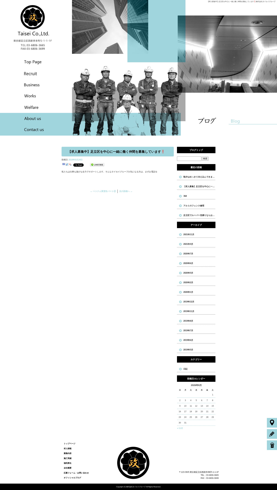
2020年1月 (188, 292)
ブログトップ (196, 150)
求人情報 (25, 73)
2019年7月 (188, 330)
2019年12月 (188, 301)
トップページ (25, 62)
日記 (185, 369)
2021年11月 (188, 234)
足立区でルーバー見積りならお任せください (199, 215)
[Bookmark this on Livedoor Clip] (67, 165)
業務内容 (25, 84)
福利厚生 (25, 107)
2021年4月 (188, 244)
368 (185, 196)
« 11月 (180, 428)
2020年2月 (188, 282)
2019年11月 (188, 311)
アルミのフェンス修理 (193, 205)
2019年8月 (188, 321)
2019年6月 (188, 340)
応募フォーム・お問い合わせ (25, 130)
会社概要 (25, 118)
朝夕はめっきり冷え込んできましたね (199, 177)
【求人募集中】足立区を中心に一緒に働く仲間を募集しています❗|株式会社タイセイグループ (241, 1)
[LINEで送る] (97, 165)
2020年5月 (188, 273)
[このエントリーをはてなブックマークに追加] (63, 165)
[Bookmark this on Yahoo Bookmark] (70, 165)
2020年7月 (188, 253)
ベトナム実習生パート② (103, 191)
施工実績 (25, 95)
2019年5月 (188, 349)
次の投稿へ (125, 191)
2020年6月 (188, 263)
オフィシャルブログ (72, 478)
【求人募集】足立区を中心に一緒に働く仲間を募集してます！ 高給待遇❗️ (199, 186)
